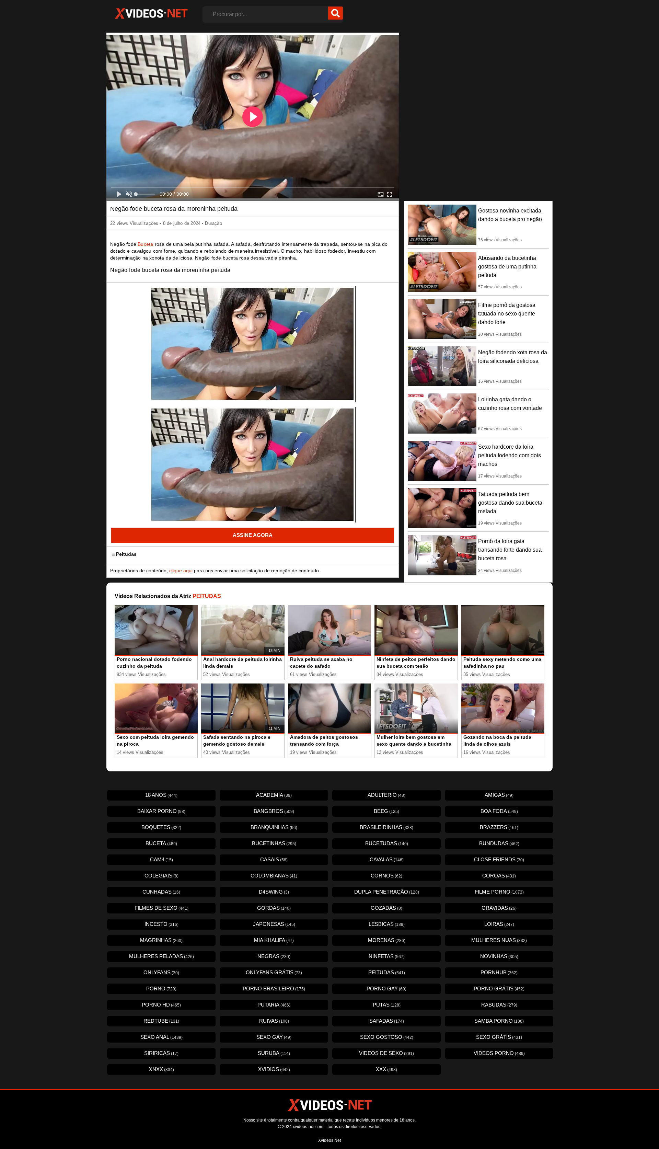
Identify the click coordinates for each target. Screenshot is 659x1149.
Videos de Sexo (386, 1053)
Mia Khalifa (274, 940)
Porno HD (161, 1005)
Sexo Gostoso (386, 1037)
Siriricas (161, 1053)
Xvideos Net (329, 1140)
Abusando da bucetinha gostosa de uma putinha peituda (507, 266)
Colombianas (274, 875)
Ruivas (274, 1021)
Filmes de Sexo (161, 908)
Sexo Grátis (499, 1037)
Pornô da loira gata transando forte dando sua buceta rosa (510, 549)
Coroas (499, 875)
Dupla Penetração (386, 892)
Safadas (386, 1021)
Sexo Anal (161, 1037)
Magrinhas (161, 940)
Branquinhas (274, 827)
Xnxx (161, 1069)
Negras (273, 956)
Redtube (161, 1021)
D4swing (274, 892)
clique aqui (181, 570)
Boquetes (161, 827)
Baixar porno (161, 811)
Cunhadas (161, 892)
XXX (386, 1069)
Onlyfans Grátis (274, 972)
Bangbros (274, 811)
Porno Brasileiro (274, 988)
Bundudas (499, 843)
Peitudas (126, 554)
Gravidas (499, 908)
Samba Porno (499, 1021)
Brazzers (499, 827)
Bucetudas (386, 843)
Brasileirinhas (386, 827)
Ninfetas (387, 956)
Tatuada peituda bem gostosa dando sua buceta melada (510, 502)
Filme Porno (499, 892)
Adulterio (386, 795)
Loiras (499, 924)
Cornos (386, 875)
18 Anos (161, 795)
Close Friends (499, 859)
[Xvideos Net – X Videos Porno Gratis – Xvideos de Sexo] (151, 14)
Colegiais (161, 875)
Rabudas (499, 1005)
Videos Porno (499, 1053)
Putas (387, 1005)
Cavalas (387, 859)
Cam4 (161, 859)
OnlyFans (161, 972)
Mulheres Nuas (499, 940)
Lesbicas (387, 924)
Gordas (274, 908)
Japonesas (274, 924)
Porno (161, 988)
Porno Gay (386, 988)
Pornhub (499, 972)
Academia (274, 795)
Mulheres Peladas (161, 956)
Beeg (386, 811)
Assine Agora (253, 535)
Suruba (274, 1053)
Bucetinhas (274, 843)
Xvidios (274, 1069)
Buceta (145, 244)
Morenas (386, 940)
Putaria (273, 1005)
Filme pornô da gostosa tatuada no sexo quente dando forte (506, 313)
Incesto (161, 924)
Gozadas (386, 908)
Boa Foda (499, 811)
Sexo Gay (273, 1037)
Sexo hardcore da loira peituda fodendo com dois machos (509, 455)
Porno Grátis (499, 988)
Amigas (499, 795)
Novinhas (499, 956)
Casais (274, 859)
